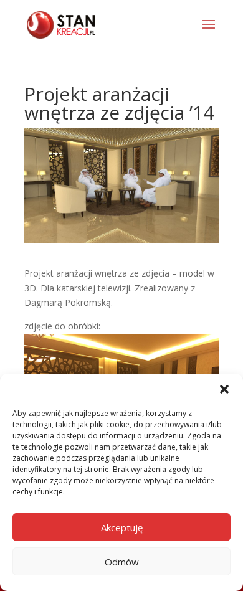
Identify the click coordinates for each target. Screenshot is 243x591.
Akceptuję (122, 527)
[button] (224, 389)
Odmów (122, 562)
